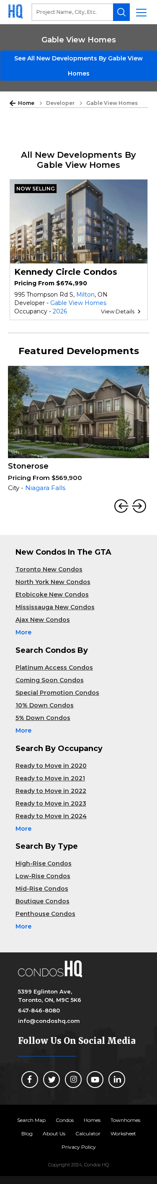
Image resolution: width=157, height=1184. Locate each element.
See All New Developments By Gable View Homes (78, 66)
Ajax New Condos (42, 619)
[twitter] (51, 1079)
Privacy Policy (79, 1147)
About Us (54, 1133)
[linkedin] (116, 1079)
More (23, 632)
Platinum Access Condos (54, 667)
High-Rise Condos (43, 863)
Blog (27, 1133)
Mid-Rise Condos (41, 888)
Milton (85, 294)
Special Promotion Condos (57, 692)
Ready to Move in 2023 (50, 803)
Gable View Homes (78, 303)
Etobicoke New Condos (52, 594)
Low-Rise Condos (42, 876)
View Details (117, 311)
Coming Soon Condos (49, 680)
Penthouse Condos (45, 914)
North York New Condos (52, 582)
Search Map (31, 1120)
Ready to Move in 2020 (51, 765)
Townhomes (125, 1120)
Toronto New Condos (48, 569)
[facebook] (29, 1079)
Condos (65, 1120)
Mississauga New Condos (55, 607)
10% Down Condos (44, 705)
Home (26, 103)
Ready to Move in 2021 (50, 778)
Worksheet (123, 1133)
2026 (60, 311)
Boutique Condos (42, 901)
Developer (60, 103)
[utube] (95, 1079)
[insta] (73, 1079)
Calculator (87, 1133)
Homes (92, 1120)
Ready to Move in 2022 (50, 791)
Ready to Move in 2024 (51, 816)
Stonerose (28, 466)
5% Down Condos (42, 718)
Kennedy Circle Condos (65, 272)
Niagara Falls (45, 488)
